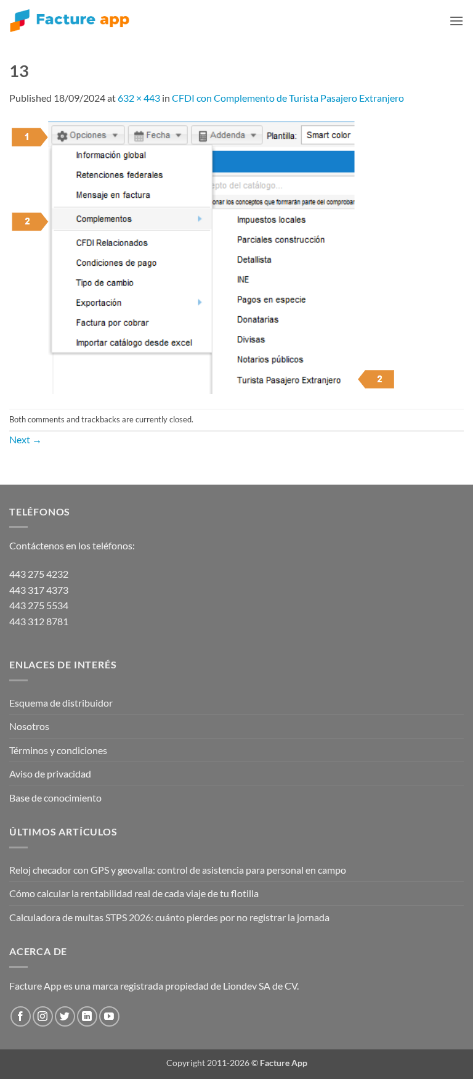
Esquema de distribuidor (61, 702)
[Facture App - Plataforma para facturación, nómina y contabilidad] (69, 21)
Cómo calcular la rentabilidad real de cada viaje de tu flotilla (134, 893)
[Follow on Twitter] (65, 1016)
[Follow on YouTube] (109, 1016)
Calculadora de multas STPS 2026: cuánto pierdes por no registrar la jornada (169, 917)
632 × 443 (139, 98)
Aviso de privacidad (50, 773)
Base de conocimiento (55, 797)
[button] (456, 21)
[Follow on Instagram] (43, 1016)
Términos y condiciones (58, 750)
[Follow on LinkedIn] (87, 1016)
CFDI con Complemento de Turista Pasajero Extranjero (288, 98)
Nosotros (29, 726)
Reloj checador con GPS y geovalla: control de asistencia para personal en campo (177, 870)
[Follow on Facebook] (20, 1016)
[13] (203, 255)
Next (25, 439)
